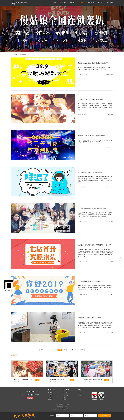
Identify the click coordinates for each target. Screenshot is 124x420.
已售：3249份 (52, 381)
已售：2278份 (87, 381)
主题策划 (72, 2)
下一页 (82, 349)
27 (56, 349)
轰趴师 (65, 399)
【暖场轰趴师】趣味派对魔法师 (92, 379)
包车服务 (66, 397)
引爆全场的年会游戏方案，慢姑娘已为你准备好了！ (93, 63)
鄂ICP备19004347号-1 (62, 406)
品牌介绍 (80, 393)
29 (64, 349)
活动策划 (66, 395)
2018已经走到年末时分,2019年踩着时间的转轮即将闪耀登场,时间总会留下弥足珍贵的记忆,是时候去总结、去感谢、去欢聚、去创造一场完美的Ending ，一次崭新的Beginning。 (95, 287)
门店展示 (50, 393)
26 (52, 349)
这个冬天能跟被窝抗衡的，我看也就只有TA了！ (92, 172)
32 (76, 349)
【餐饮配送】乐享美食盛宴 (56, 379)
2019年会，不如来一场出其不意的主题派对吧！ (92, 136)
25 (48, 349)
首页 (55, 2)
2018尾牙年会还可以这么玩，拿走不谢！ (90, 281)
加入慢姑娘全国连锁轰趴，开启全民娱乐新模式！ (93, 208)
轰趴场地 (63, 2)
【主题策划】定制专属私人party (23, 379)
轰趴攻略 (50, 397)
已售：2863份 (17, 381)
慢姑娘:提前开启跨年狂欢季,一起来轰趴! (90, 317)
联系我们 (80, 395)
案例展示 (50, 395)
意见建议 (67, 404)
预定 (37, 380)
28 (60, 349)
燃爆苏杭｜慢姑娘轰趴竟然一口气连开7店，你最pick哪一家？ (96, 245)
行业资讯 (81, 2)
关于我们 (110, 2)
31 (72, 349)
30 (68, 349)
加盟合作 (100, 2)
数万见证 (91, 2)
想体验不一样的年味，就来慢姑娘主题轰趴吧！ (92, 99)
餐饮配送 (66, 393)
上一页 (42, 349)
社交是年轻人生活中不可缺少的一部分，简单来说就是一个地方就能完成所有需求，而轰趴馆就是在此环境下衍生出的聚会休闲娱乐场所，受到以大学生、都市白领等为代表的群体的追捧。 (95, 214)
